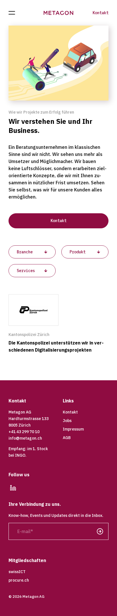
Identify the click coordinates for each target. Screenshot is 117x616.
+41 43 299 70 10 (24, 431)
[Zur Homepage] (59, 13)
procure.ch (19, 580)
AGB (67, 437)
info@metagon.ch (25, 438)
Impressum (73, 429)
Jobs (67, 420)
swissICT (17, 571)
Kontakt (100, 12)
